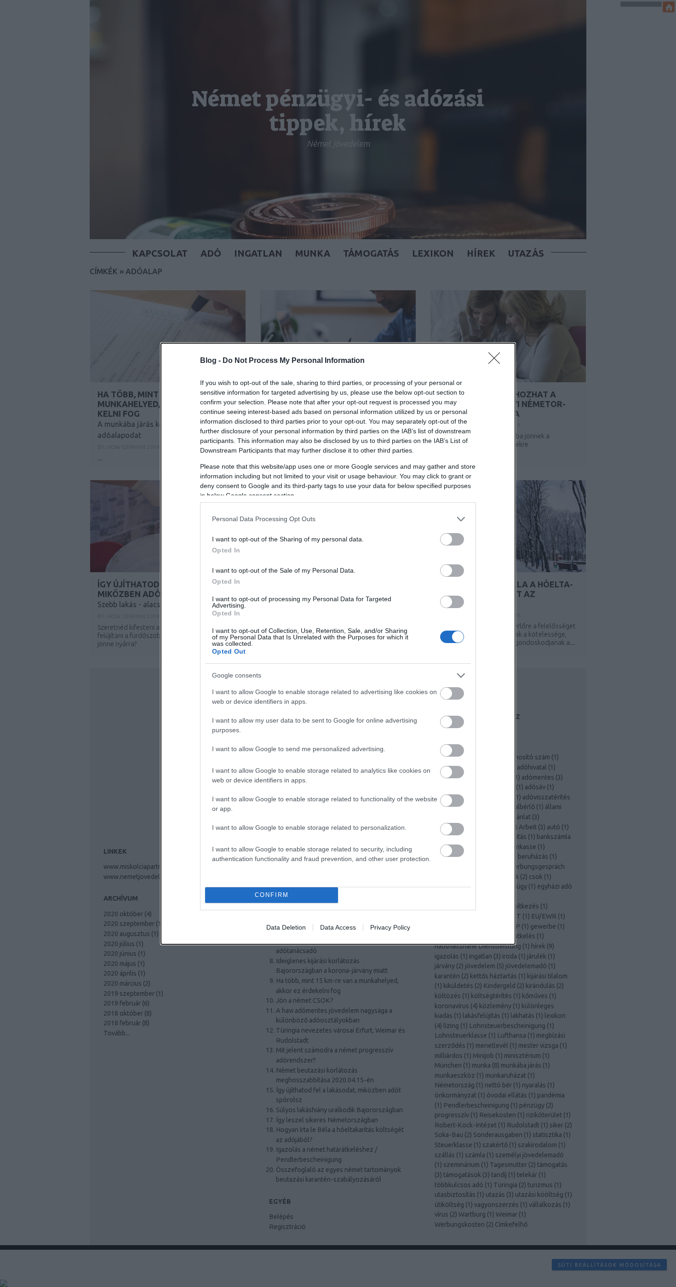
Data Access (338, 927)
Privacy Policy (390, 927)
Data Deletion (286, 927)
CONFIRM (272, 894)
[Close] (497, 361)
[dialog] (338, 643)
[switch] (452, 539)
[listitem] (338, 519)
